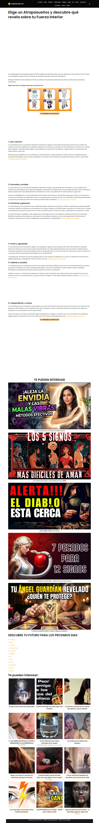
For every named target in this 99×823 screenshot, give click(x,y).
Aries (45, 2)
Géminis (64, 2)
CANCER (12, 645)
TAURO (12, 668)
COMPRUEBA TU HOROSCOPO (50, 113)
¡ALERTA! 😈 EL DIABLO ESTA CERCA (49, 531)
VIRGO (11, 671)
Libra (69, 2)
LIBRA (11, 659)
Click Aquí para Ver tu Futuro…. (17, 159)
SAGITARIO (13, 665)
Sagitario (83, 2)
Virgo (68, 5)
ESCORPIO (13, 651)
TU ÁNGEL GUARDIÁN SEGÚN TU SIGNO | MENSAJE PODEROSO (49, 631)
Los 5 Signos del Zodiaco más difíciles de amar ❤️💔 (49, 481)
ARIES (11, 642)
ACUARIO (12, 639)
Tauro (63, 5)
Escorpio (57, 5)
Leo (73, 2)
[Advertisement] (49, 46)
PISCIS (11, 662)
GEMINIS (12, 654)
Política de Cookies (64, 820)
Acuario (40, 2)
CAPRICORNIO (14, 648)
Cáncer (50, 2)
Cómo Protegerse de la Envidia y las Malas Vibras (49, 431)
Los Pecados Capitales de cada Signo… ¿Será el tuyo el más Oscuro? (49, 581)
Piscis (77, 2)
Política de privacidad (50, 820)
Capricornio (57, 2)
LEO (11, 656)
